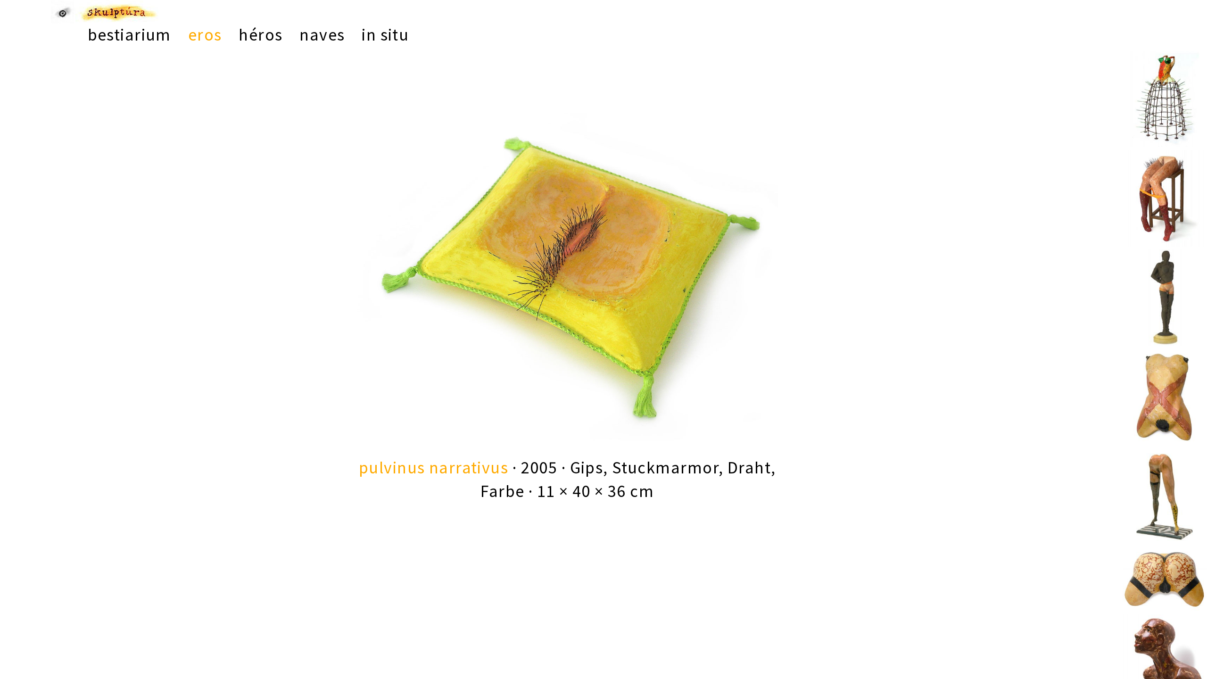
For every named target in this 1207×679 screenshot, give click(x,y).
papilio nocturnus (1165, 583)
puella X (1165, 384)
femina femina (1165, 484)
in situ (385, 34)
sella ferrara (1165, 186)
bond (1165, 285)
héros (260, 34)
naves (322, 34)
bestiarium (129, 34)
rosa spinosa (1165, 87)
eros (205, 34)
